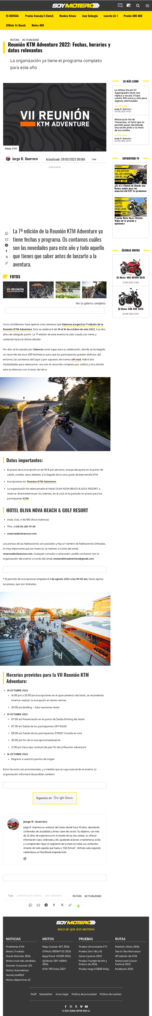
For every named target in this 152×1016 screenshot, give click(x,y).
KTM (26, 498)
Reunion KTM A (36, 481)
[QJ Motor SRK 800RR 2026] (131, 266)
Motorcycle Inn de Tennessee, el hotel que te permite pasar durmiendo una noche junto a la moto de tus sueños (129, 125)
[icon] (120, 5)
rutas (14, 39)
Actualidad (30, 39)
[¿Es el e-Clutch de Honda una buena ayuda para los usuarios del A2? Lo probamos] (131, 174)
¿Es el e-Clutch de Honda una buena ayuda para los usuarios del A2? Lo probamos (131, 188)
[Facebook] (6, 251)
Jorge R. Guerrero (25, 158)
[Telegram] (6, 245)
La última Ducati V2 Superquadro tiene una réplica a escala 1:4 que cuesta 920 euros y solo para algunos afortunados (131, 95)
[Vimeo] (81, 1006)
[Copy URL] (6, 263)
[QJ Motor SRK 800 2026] (131, 298)
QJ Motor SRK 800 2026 (130, 308)
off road (76, 359)
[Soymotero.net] (76, 5)
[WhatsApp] (6, 233)
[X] (6, 257)
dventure (51, 481)
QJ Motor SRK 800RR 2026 (131, 277)
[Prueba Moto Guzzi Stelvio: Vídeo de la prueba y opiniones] (131, 207)
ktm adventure (54, 895)
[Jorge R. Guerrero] (9, 158)
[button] (138, 5)
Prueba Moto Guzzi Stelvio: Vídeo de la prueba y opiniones (129, 220)
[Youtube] (86, 1006)
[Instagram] (24, 857)
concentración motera (29, 895)
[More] (78, 904)
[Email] (6, 239)
